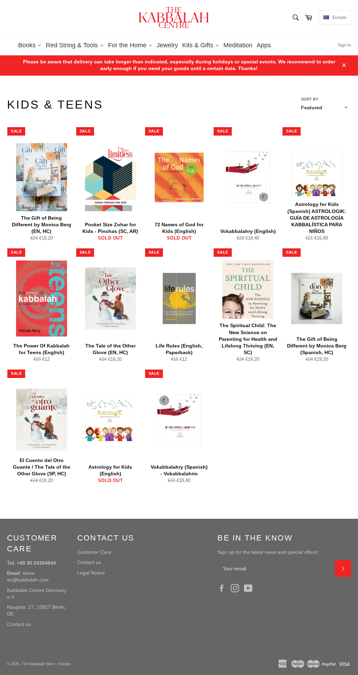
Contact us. (19, 624)
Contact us (89, 562)
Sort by (309, 99)
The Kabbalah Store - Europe (46, 664)
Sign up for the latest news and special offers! (267, 552)
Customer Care (94, 552)
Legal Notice (91, 573)
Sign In (344, 45)
